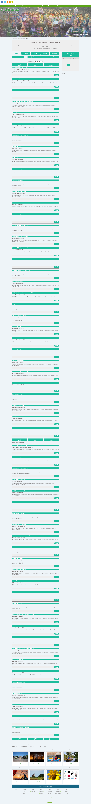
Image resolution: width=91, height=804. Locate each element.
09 (75, 62)
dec (25, 56)
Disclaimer (66, 793)
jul (53, 56)
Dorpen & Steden (33, 791)
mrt (37, 56)
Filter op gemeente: (31, 61)
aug (57, 56)
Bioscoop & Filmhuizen (58, 793)
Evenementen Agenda (37, 763)
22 (73, 66)
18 (63, 66)
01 (73, 60)
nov (21, 56)
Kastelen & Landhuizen (50, 799)
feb (33, 56)
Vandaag (26, 53)
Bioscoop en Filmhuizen (20, 781)
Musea (71, 781)
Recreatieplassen (54, 763)
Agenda (27, 38)
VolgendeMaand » (35, 65)
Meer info (56, 75)
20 (68, 66)
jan (29, 56)
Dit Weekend (45, 53)
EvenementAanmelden (51, 65)
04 (63, 62)
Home (16, 5)
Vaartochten (71, 763)
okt (17, 56)
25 (63, 68)
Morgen (35, 53)
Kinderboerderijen (50, 791)
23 (75, 66)
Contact (67, 795)
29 (73, 68)
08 (73, 62)
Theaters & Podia (58, 791)
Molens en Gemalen (37, 781)
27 (68, 68)
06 (68, 62)
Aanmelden (54, 53)
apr (41, 56)
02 (75, 60)
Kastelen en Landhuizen (20, 763)
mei (45, 56)
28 (70, 68)
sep (13, 56)
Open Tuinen (54, 781)
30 (75, 68)
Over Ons (66, 791)
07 (70, 62)
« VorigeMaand (19, 65)
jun (49, 56)
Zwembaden (41, 793)
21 (70, 66)
